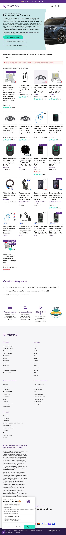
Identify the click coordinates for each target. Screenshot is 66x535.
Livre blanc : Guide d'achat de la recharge (13, 423)
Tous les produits (7, 372)
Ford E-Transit (37, 401)
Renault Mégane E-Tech (8, 404)
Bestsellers (6, 363)
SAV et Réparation (7, 435)
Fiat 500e (5, 401)
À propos (5, 415)
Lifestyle (5, 358)
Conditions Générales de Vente (20, 530)
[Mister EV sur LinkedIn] (51, 509)
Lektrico (36, 363)
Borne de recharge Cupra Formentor (15, 45)
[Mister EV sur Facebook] (38, 509)
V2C (35, 372)
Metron (35, 365)
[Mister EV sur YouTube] (41, 509)
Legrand (36, 360)
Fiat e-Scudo (37, 391)
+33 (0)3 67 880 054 (40, 313)
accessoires (7, 463)
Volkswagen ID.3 (7, 406)
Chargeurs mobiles (7, 350)
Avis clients (6, 418)
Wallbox (36, 375)
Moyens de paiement (8, 428)
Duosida (36, 350)
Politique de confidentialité (36, 530)
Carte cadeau (6, 368)
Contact (5, 437)
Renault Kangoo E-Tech (39, 396)
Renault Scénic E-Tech (8, 391)
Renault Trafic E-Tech (39, 384)
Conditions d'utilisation (8, 532)
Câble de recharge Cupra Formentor (15, 41)
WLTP (28, 32)
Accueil (5, 13)
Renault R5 (5, 384)
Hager (35, 358)
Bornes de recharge (8, 346)
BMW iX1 (5, 399)
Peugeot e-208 (6, 394)
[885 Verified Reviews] (56, 318)
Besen (35, 348)
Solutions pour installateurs (9, 370)
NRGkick (36, 370)
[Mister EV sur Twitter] (44, 509)
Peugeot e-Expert (38, 387)
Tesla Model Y (6, 387)
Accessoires (6, 355)
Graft (35, 355)
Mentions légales (7, 530)
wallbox (23, 461)
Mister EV (36, 368)
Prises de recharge (7, 353)
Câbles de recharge (7, 348)
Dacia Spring (6, 396)
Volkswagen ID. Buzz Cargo (40, 404)
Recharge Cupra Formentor (13, 37)
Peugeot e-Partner (38, 399)
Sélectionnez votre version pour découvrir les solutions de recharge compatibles (28, 54)
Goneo (35, 353)
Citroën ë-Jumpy (38, 389)
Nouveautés (6, 360)
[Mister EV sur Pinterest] (47, 509)
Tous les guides (7, 425)
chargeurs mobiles (14, 461)
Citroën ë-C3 (6, 389)
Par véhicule (6, 365)
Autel (35, 346)
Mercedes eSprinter (38, 394)
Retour (4, 432)
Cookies (18, 532)
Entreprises (6, 420)
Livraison (5, 430)
